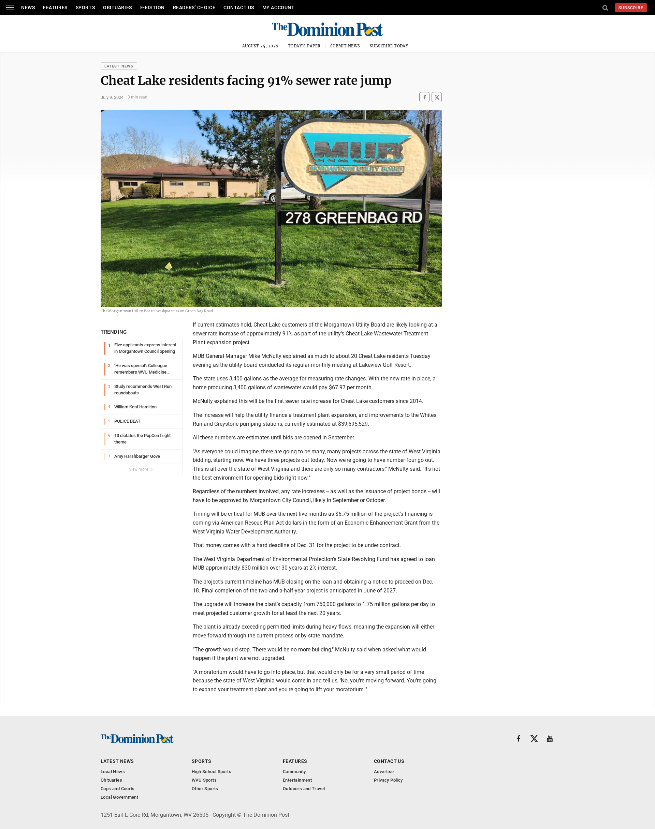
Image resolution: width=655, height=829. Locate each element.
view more (139, 469)
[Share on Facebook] (424, 97)
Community (294, 771)
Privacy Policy (388, 780)
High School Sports (211, 771)
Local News (113, 771)
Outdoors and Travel (304, 788)
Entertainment (297, 780)
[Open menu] (10, 7)
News (28, 7)
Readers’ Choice (194, 7)
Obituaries (117, 7)
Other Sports (205, 788)
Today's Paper (304, 46)
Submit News (345, 46)
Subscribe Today (389, 46)
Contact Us (238, 7)
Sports (85, 7)
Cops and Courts (118, 788)
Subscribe (630, 7)
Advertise (384, 771)
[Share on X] (437, 97)
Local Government (119, 797)
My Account (278, 7)
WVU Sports (204, 780)
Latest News (118, 66)
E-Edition (152, 7)
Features (55, 7)
